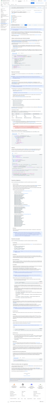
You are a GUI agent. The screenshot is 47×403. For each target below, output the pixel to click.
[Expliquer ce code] (39, 54)
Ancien (16, 4)
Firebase (25, 398)
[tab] (14, 53)
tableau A (31, 244)
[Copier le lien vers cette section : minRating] (16, 314)
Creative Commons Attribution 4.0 (28, 378)
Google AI (35, 398)
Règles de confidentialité (18, 401)
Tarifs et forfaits (35, 392)
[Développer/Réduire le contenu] (15, 15)
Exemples (9, 4)
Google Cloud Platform (29, 398)
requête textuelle (16, 48)
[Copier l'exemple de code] (41, 54)
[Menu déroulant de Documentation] (22, 1)
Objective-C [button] (22, 133)
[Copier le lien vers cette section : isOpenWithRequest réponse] (19, 109)
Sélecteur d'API (11, 393)
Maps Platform (7, 0)
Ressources (12, 4)
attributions (26, 371)
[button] (4, 25)
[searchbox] (4, 6)
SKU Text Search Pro (25, 193)
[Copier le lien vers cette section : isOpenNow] (17, 254)
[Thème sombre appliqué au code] (40, 54)
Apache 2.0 (11, 379)
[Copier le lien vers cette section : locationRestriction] (19, 299)
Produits (14, 10)
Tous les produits (39, 398)
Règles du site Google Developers (22, 379)
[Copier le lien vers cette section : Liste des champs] (19, 184)
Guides (2, 4)
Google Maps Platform (18, 10)
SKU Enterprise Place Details (32, 122)
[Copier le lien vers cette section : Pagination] (15, 147)
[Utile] (40, 10)
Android (23, 392)
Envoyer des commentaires (38, 12)
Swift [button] (18, 133)
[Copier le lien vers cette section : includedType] (17, 242)
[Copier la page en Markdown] (29, 12)
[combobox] (34, 0)
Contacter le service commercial (36, 393)
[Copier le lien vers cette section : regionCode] (17, 341)
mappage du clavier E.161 (27, 235)
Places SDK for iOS (29, 10)
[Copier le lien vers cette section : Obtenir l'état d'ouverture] (20, 80)
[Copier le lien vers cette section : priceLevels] (17, 320)
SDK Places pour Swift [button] (14, 133)
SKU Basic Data (32, 126)
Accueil (12, 10)
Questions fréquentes (12, 392)
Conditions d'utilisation (12, 401)
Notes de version (13, 13)
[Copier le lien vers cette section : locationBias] (17, 264)
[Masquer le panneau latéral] (8, 401)
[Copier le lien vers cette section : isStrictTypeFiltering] (19, 259)
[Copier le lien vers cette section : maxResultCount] (18, 311)
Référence (5, 4)
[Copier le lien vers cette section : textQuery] (16, 228)
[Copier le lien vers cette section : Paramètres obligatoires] (21, 180)
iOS (22, 393)
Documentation (23, 10)
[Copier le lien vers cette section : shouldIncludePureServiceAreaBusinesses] (26, 351)
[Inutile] (41, 10)
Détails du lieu (20, 90)
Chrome (22, 398)
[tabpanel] (26, 62)
